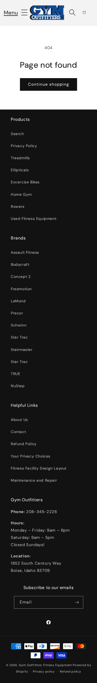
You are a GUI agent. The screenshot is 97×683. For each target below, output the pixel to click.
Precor (17, 313)
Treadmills (20, 157)
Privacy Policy (24, 145)
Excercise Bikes (25, 182)
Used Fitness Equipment (33, 218)
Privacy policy (44, 671)
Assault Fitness (25, 252)
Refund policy (70, 671)
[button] (11, 13)
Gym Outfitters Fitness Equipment (45, 665)
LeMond (18, 301)
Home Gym (21, 194)
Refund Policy (24, 443)
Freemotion (21, 288)
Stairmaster (22, 349)
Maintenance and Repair (34, 480)
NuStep (18, 385)
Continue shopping (48, 84)
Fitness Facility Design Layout (39, 468)
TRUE (15, 373)
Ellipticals (20, 170)
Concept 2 (20, 276)
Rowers (18, 206)
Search (17, 133)
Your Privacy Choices (30, 456)
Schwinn (18, 325)
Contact (18, 431)
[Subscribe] (77, 602)
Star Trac (19, 337)
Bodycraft (20, 264)
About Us (19, 419)
